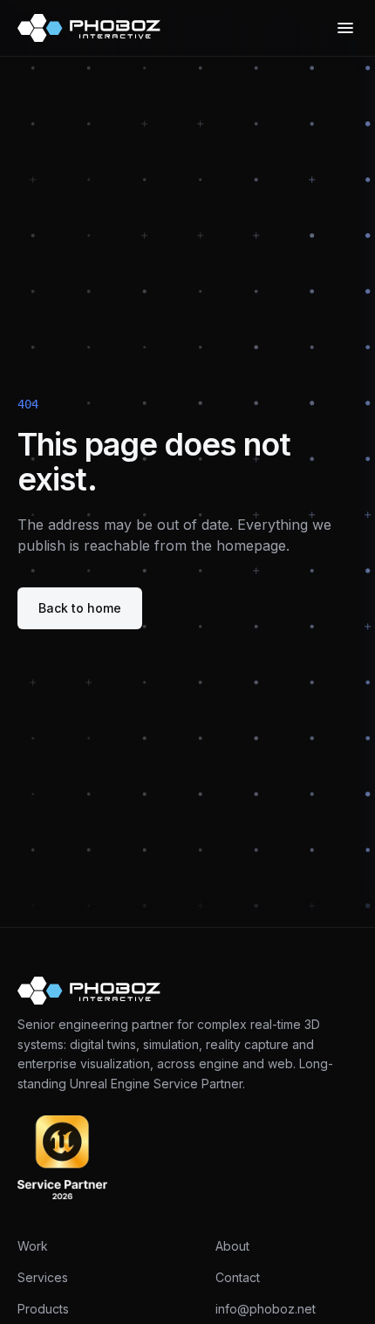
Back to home (79, 607)
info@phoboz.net (265, 1308)
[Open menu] (345, 28)
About (232, 1245)
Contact (237, 1277)
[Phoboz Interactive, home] (88, 28)
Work (32, 1245)
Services (42, 1277)
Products (43, 1308)
